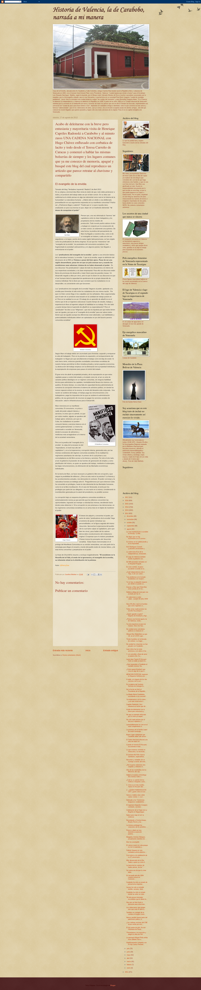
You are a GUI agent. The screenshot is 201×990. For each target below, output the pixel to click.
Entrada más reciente (63, 650)
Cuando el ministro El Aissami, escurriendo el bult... (136, 745)
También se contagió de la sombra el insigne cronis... (136, 913)
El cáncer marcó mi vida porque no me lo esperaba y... (137, 846)
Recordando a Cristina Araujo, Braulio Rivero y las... (136, 821)
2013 (127, 510)
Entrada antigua (110, 650)
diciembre (130, 516)
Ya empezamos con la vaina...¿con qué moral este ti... (136, 700)
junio (128, 952)
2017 (127, 497)
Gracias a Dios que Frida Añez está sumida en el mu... (136, 588)
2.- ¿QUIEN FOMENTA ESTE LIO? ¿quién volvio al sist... (136, 791)
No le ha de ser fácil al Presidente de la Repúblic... (136, 690)
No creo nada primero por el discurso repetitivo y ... (135, 720)
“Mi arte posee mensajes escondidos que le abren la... (136, 898)
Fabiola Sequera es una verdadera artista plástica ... (136, 851)
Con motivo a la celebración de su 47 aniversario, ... (136, 856)
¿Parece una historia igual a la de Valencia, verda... (136, 620)
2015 (127, 504)
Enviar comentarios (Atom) (72, 655)
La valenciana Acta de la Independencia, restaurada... (136, 552)
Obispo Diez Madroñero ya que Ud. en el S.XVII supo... (136, 635)
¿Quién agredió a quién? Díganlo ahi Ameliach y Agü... (137, 615)
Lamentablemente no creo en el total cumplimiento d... (136, 725)
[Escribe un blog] (94, 574)
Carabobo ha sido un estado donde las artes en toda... (135, 893)
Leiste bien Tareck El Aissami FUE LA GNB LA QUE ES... (136, 660)
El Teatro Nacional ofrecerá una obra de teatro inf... (136, 740)
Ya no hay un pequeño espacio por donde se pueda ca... (136, 583)
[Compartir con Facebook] (99, 574)
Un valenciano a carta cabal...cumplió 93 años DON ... (137, 599)
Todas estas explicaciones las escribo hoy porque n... (136, 610)
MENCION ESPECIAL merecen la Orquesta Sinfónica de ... (137, 675)
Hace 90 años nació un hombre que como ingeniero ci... (136, 605)
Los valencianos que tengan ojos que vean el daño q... (136, 908)
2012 (127, 513)
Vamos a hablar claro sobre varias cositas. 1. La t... (135, 796)
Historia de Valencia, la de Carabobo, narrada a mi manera (98, 13)
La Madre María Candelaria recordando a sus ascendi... (136, 695)
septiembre (131, 526)
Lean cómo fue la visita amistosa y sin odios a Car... (136, 650)
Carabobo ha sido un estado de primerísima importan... (136, 883)
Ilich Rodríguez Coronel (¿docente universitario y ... (136, 547)
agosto (129, 529)
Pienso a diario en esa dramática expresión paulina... (134, 832)
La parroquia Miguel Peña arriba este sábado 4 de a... (137, 938)
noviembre (130, 519)
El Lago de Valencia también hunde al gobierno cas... (136, 557)
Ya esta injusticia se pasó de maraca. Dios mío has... (136, 625)
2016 (127, 500)
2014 (127, 507)
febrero (129, 964)
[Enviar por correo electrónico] (92, 574)
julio (128, 948)
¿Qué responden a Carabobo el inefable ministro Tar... (136, 665)
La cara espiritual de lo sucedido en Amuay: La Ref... (137, 532)
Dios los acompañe (132, 842)
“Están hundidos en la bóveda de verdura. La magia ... (136, 640)
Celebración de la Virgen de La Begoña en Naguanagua (136, 811)
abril (128, 958)
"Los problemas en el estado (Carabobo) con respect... (136, 578)
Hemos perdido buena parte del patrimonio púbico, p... (136, 918)
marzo (129, 961)
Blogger (112, 985)
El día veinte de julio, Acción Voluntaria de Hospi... (136, 928)
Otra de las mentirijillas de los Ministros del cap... (136, 771)
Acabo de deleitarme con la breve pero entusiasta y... (135, 710)
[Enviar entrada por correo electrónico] (88, 574)
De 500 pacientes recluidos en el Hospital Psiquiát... (136, 562)
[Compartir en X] (96, 574)
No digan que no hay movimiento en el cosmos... (136, 537)
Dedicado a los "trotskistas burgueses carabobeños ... (136, 801)
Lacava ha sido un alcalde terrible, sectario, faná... (135, 888)
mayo (129, 955)
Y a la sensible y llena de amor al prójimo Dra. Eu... (136, 655)
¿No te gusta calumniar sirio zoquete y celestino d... (135, 765)
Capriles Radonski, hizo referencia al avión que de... (136, 705)
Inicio (87, 650)
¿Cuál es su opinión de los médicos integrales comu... (136, 781)
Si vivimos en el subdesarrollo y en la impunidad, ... (137, 542)
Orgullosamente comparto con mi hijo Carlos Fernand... (136, 943)
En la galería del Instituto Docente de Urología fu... (135, 685)
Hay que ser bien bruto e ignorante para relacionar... (136, 903)
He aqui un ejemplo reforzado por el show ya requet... (136, 715)
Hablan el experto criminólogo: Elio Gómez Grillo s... (136, 776)
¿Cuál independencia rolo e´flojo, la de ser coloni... (135, 573)
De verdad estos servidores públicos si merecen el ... (135, 630)
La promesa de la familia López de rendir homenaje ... (136, 730)
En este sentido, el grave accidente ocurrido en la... (136, 567)
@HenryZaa (64, 565)
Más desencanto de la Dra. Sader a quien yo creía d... (136, 861)
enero (129, 968)
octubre (129, 522)
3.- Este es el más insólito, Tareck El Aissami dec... (135, 786)
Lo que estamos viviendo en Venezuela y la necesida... (136, 750)
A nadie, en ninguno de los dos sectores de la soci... (136, 680)
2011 (127, 972)
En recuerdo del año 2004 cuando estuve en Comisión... (135, 877)
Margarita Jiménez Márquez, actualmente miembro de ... (136, 838)
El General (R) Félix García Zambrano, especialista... (135, 755)
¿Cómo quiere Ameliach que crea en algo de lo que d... (136, 670)
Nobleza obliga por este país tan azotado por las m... (137, 593)
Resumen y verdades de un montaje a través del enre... (136, 760)
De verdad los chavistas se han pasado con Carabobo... (137, 645)
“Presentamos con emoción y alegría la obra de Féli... (136, 933)
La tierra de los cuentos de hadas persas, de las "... (135, 866)
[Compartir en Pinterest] (101, 574)
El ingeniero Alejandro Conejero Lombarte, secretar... (136, 806)
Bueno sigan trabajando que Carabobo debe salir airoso (136, 735)
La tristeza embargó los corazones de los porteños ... (137, 826)
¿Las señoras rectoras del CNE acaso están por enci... (136, 923)
